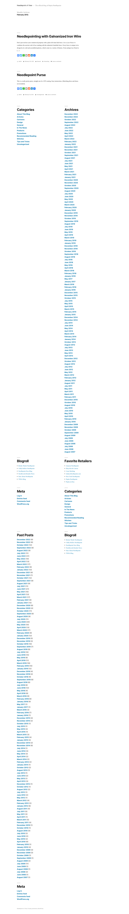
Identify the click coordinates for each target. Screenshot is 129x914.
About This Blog (23, 114)
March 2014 (69, 334)
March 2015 (69, 309)
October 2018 (70, 251)
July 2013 (68, 347)
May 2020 (68, 199)
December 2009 (71, 424)
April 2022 (68, 136)
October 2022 (70, 120)
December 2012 (71, 358)
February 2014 (70, 337)
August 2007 (69, 452)
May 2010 (68, 413)
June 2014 (68, 326)
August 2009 (69, 435)
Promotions (21, 133)
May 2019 (68, 232)
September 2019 (71, 221)
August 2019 (69, 224)
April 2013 (68, 356)
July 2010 (68, 408)
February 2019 (70, 240)
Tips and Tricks (23, 142)
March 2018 (69, 271)
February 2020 (70, 207)
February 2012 (70, 378)
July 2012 (68, 367)
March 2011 (69, 394)
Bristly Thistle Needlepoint (26, 466)
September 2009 (71, 433)
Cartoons (21, 120)
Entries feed (22, 499)
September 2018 (71, 254)
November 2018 (71, 249)
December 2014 (71, 317)
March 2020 (69, 205)
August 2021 (69, 158)
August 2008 (69, 444)
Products (20, 131)
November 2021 (71, 150)
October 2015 (70, 298)
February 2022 (70, 142)
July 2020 (68, 194)
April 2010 (68, 416)
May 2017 (68, 279)
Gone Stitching (70, 471)
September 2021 (71, 155)
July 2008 (68, 446)
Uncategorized (40, 94)
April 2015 (68, 306)
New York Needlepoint (73, 476)
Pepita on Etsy (70, 482)
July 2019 (68, 227)
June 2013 (68, 350)
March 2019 (69, 238)
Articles (20, 117)
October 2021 (70, 153)
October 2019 (70, 218)
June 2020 (68, 196)
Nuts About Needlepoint (25, 476)
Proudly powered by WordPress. (36, 908)
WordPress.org (23, 504)
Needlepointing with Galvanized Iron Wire (49, 36)
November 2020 (71, 183)
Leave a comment (56, 61)
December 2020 (71, 180)
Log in (19, 496)
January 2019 (70, 243)
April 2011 (68, 391)
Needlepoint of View (24, 5)
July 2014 (68, 323)
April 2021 (68, 169)
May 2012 (68, 372)
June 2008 (68, 449)
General (39, 61)
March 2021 (69, 172)
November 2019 (71, 216)
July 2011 (68, 386)
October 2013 (70, 342)
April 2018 (68, 268)
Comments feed (23, 501)
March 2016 (69, 284)
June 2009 (68, 441)
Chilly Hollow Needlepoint (26, 468)
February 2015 (70, 312)
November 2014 (71, 320)
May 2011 (68, 389)
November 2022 (71, 117)
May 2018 (68, 265)
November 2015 (71, 295)
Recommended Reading (26, 136)
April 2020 (68, 202)
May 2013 (68, 353)
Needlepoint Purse (31, 75)
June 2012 (68, 370)
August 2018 (69, 257)
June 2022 (68, 131)
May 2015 (68, 304)
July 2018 (68, 260)
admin (20, 61)
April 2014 (68, 331)
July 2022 (68, 128)
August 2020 (69, 191)
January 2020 (70, 210)
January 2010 (70, 422)
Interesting (46, 61)
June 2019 (68, 229)
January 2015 (70, 315)
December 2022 (71, 114)
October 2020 (70, 185)
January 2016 (70, 290)
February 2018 (70, 273)
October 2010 (70, 402)
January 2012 (70, 381)
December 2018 (71, 246)
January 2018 (70, 276)
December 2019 (71, 213)
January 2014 (70, 339)
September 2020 (71, 188)
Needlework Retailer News (26, 474)
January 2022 (70, 144)
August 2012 (69, 364)
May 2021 (68, 166)
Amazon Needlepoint (72, 466)
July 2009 (68, 438)
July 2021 (68, 161)
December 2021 (71, 147)
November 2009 (71, 427)
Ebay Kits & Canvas (72, 468)
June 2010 (68, 411)
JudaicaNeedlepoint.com (73, 474)
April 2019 (68, 235)
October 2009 (70, 430)
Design (20, 122)
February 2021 (70, 174)
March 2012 (69, 375)
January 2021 (70, 177)
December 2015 (71, 293)
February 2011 (70, 397)
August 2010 (69, 405)
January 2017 (69, 282)
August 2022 (69, 125)
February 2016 (70, 287)
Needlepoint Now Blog (25, 471)
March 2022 (69, 139)
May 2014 (68, 328)
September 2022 (71, 122)
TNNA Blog (22, 479)
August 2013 (69, 345)
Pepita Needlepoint (71, 479)
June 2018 (68, 262)
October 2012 (70, 361)
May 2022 (68, 133)
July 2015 (68, 301)
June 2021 (68, 163)
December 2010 (71, 400)
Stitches (20, 139)
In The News (22, 128)
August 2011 (69, 383)
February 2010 (70, 419)
